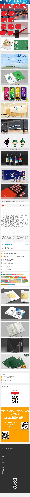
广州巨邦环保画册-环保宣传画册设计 (15, 84)
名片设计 (10, 282)
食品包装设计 (4, 279)
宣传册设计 (3, 282)
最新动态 (10, 201)
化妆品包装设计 (13, 279)
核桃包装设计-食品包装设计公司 (15, 181)
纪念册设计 (13, 274)
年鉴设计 (20, 276)
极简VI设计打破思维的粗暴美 (7, 269)
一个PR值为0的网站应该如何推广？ (9, 248)
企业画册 (23, 274)
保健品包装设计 (19, 279)
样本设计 (17, 282)
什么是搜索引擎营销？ (7, 247)
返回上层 (26, 244)
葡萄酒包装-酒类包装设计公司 (15, 165)
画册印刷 (3, 284)
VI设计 (21, 274)
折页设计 (17, 276)
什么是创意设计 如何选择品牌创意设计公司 (9, 376)
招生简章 (24, 276)
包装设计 (17, 274)
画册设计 (10, 274)
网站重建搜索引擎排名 (8, 244)
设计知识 (7, 201)
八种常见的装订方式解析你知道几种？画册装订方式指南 (11, 253)
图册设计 (14, 282)
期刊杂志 (13, 276)
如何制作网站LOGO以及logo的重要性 (8, 263)
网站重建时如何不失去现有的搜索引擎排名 (18, 201)
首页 (4, 201)
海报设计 (7, 282)
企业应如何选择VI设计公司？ (7, 380)
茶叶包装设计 (8, 279)
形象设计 (13, 284)
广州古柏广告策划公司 (4, 0)
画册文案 (24, 282)
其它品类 (26, 279)
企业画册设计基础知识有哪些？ (7, 262)
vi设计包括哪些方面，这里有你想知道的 (8, 259)
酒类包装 (23, 279)
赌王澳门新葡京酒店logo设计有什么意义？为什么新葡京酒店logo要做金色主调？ (14, 256)
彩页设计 (21, 282)
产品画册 (3, 276)
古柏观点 (6, 274)
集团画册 (6, 276)
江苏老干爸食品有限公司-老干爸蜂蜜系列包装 (15, 100)
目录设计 (10, 284)
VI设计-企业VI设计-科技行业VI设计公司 (15, 149)
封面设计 (6, 284)
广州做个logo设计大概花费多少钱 (7, 260)
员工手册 (10, 276)
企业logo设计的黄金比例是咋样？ (7, 266)
